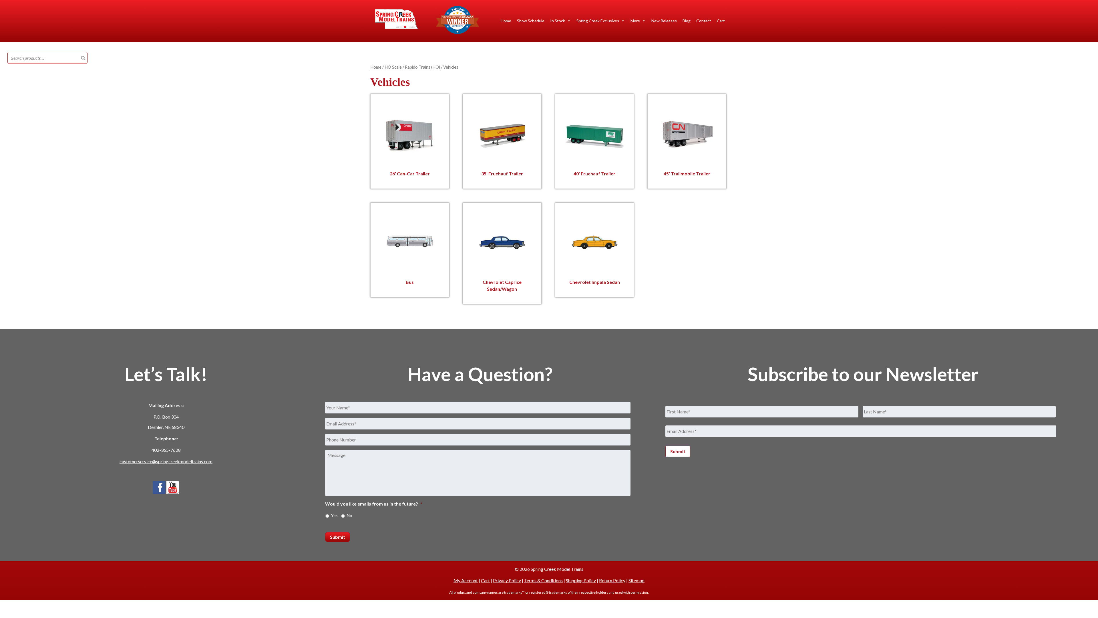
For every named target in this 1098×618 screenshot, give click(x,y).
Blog (687, 20)
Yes (334, 515)
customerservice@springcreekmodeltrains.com (166, 461)
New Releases (664, 20)
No (349, 515)
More (635, 20)
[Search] (83, 58)
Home (506, 20)
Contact (703, 20)
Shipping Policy (581, 580)
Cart (721, 20)
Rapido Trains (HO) (422, 67)
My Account (465, 580)
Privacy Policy (507, 580)
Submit (337, 537)
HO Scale (393, 67)
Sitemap (636, 580)
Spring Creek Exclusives (597, 20)
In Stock (557, 20)
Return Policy (612, 580)
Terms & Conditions (543, 580)
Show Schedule (530, 20)
